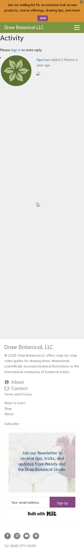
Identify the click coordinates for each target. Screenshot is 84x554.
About (17, 382)
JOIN (43, 18)
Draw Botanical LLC (24, 27)
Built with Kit (42, 514)
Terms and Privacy (18, 394)
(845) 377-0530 (23, 545)
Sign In (16, 49)
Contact (19, 388)
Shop (8, 408)
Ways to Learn (14, 402)
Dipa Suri (43, 59)
